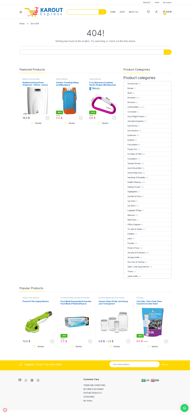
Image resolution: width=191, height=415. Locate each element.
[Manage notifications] (5, 410)
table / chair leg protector (138, 267)
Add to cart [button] (47, 118)
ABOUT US (133, 12)
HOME (113, 12)
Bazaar (130, 88)
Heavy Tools (27, 298)
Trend (130, 271)
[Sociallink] (19, 380)
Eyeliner (131, 140)
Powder (131, 243)
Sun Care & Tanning (136, 262)
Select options (127, 341)
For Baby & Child (134, 154)
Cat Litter (140, 298)
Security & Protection (136, 253)
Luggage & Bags (134, 210)
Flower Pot (132, 149)
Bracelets (132, 97)
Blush (130, 93)
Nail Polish (132, 220)
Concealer (132, 112)
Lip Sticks (132, 206)
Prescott (36, 298)
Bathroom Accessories (31, 79)
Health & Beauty (134, 182)
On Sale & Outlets (135, 229)
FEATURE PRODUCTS (92, 393)
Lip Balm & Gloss (134, 196)
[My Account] (156, 12)
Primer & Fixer (133, 248)
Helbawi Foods (134, 187)
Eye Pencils (132, 126)
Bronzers (131, 102)
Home (21, 23)
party (130, 238)
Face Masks (133, 144)
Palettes (131, 234)
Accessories (133, 83)
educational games (136, 121)
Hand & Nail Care (135, 173)
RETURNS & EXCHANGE (93, 389)
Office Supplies (134, 224)
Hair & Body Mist (134, 168)
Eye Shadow (133, 130)
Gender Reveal (134, 163)
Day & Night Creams (136, 116)
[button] (184, 408)
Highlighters (132, 191)
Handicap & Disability (136, 177)
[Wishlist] (148, 12)
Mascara (131, 215)
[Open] (21, 12)
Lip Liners (132, 201)
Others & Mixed (62, 79)
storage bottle (133, 257)
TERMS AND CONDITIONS (94, 385)
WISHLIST (147, 2)
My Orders (167, 2)
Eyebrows (132, 135)
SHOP (157, 2)
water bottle (133, 276)
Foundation (132, 159)
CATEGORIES (133, 107)
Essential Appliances (106, 298)
